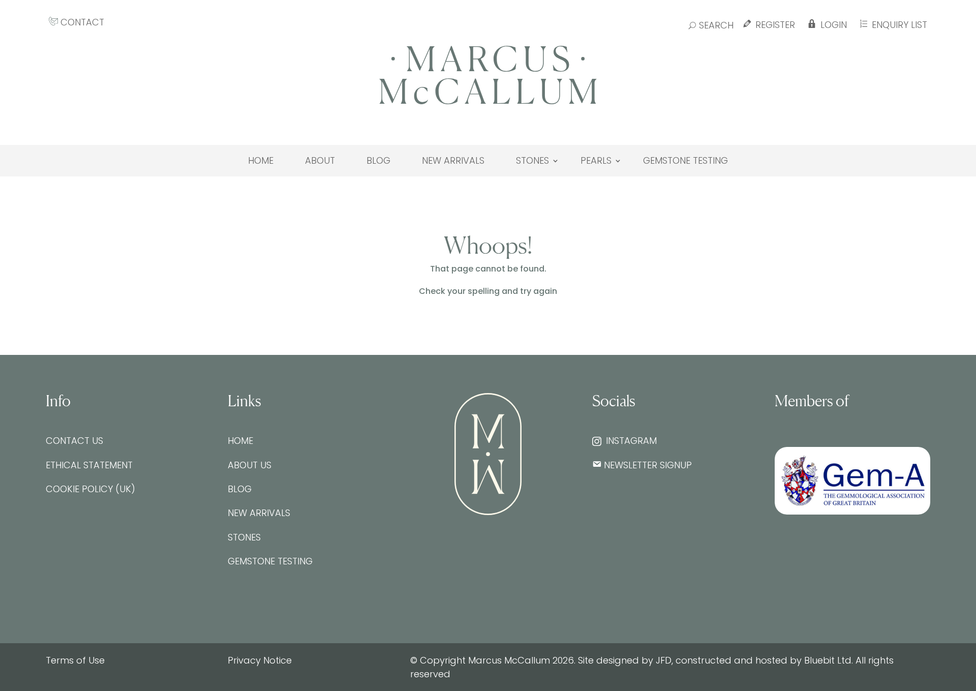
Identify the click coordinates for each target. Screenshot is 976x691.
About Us (249, 465)
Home (260, 160)
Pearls (596, 160)
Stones (532, 160)
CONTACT (81, 22)
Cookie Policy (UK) (90, 489)
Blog (378, 160)
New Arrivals (453, 160)
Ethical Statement (89, 465)
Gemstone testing (685, 160)
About (320, 160)
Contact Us (74, 440)
